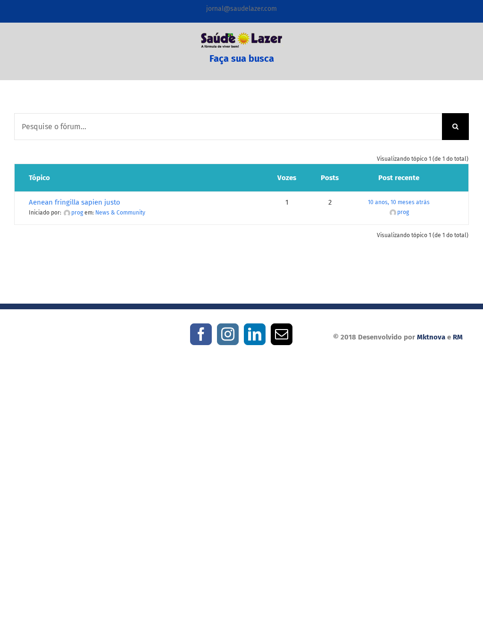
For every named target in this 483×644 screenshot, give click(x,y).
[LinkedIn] (255, 334)
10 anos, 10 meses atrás (399, 202)
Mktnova (431, 337)
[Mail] (281, 334)
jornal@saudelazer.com (241, 9)
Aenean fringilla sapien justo (74, 202)
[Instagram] (228, 334)
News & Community (120, 212)
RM (458, 337)
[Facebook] (201, 334)
